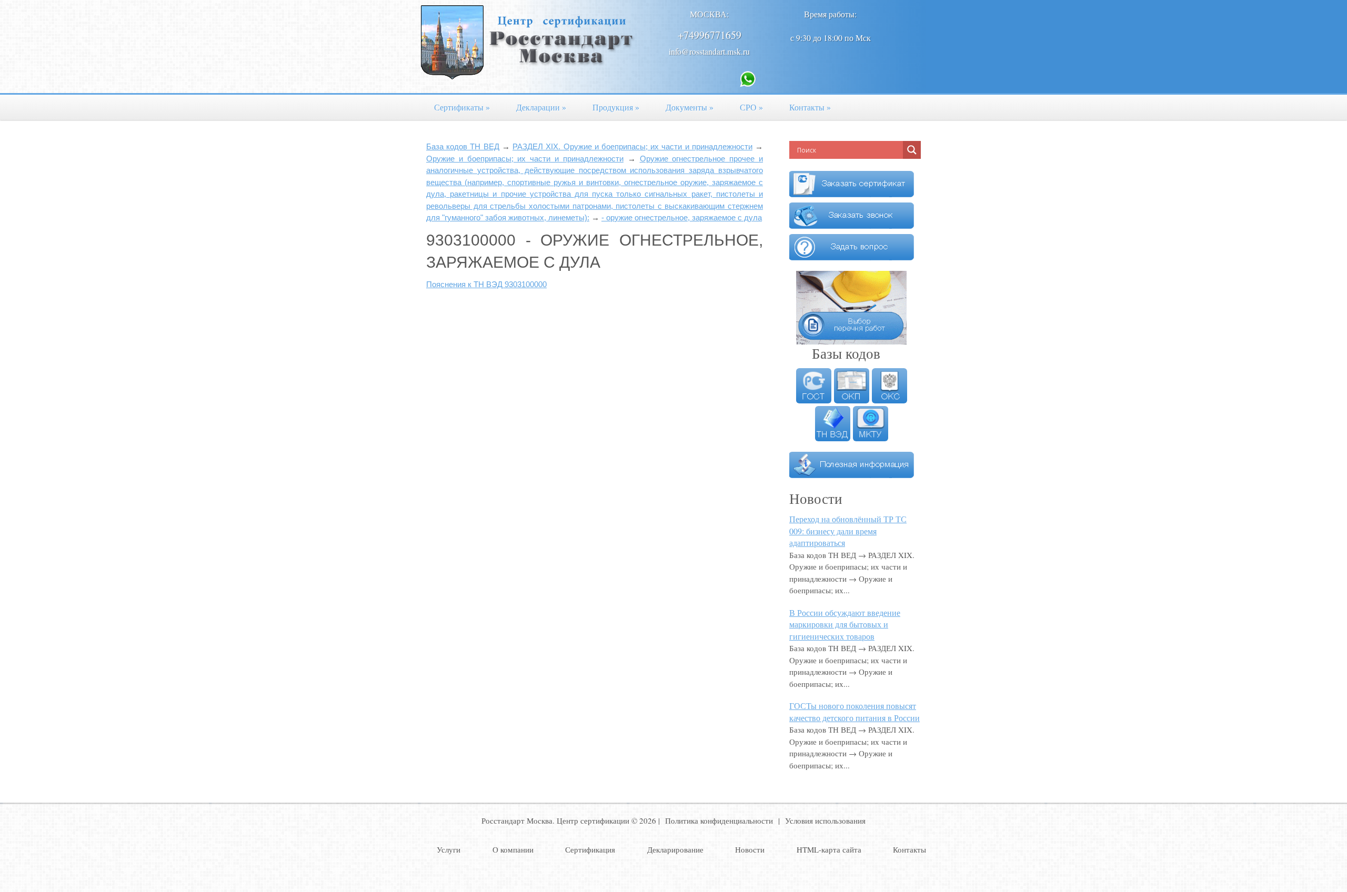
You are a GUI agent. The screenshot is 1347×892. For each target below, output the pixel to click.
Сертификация (590, 849)
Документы (689, 107)
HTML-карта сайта (829, 849)
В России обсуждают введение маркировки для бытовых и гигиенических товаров (844, 624)
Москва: (709, 13)
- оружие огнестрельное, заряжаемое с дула (681, 217)
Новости (750, 849)
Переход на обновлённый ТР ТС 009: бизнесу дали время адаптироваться (848, 530)
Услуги (448, 849)
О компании (513, 849)
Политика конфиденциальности (719, 820)
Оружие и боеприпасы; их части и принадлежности (525, 158)
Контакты (810, 107)
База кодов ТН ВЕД (462, 146)
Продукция (615, 107)
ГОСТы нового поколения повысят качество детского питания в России (854, 711)
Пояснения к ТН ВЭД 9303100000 (486, 284)
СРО (751, 107)
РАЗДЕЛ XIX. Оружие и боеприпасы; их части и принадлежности (632, 146)
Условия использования (825, 820)
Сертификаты (462, 107)
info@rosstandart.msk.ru (709, 51)
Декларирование (675, 849)
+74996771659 (709, 35)
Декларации (541, 107)
